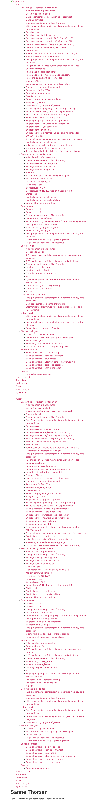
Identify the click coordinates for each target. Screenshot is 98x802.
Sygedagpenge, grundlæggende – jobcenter (47, 120)
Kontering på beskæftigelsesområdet (44, 78)
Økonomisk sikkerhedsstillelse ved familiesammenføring (53, 151)
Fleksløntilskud (33, 50)
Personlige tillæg (34, 184)
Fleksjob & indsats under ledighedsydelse (46, 47)
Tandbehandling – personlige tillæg (43, 200)
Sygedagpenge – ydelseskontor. (41, 126)
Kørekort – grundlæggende (39, 267)
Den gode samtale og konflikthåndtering (45, 23)
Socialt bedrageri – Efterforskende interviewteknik (50, 361)
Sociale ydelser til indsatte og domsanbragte (47, 114)
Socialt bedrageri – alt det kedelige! (43, 352)
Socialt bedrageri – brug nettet (41, 358)
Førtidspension (33, 96)
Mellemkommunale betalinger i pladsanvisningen (49, 337)
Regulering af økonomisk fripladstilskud (45, 242)
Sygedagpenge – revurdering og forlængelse (47, 123)
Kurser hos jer (22, 389)
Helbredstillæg (33, 172)
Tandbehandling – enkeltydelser (41, 142)
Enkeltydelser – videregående (40, 169)
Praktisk (20, 386)
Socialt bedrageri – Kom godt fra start (44, 355)
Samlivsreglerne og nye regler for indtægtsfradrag (50, 108)
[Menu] (13, 396)
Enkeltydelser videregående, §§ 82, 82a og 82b (49, 41)
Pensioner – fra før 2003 (38, 90)
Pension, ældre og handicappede (37, 154)
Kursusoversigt (23, 377)
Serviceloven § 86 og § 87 (38, 230)
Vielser (29, 291)
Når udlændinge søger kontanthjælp (43, 87)
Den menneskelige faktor (33, 294)
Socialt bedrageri (29, 349)
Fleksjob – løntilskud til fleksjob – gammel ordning (50, 44)
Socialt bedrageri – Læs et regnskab (43, 117)
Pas (27, 276)
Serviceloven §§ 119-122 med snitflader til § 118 (49, 191)
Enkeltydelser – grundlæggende (41, 163)
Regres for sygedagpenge (38, 93)
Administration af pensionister (40, 10)
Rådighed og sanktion (36, 102)
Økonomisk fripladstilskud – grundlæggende (47, 239)
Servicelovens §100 (35, 187)
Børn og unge (27, 206)
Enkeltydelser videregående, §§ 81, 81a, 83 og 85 (50, 38)
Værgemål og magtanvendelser (41, 203)
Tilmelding (21, 380)
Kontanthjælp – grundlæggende (41, 71)
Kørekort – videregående (38, 270)
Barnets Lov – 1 (33, 209)
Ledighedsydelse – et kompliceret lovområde (48, 84)
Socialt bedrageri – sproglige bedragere (45, 365)
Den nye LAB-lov (34, 81)
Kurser (19, 4)
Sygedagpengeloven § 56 (38, 129)
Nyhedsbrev (21, 392)
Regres (24, 371)
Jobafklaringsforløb (35, 68)
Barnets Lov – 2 (33, 212)
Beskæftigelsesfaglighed (38, 13)
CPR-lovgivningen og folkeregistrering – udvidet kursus (52, 261)
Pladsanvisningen (29, 331)
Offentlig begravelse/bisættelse (41, 273)
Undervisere (21, 383)
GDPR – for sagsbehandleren (40, 334)
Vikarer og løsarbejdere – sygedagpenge (45, 148)
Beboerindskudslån (35, 252)
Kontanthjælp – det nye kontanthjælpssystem (48, 75)
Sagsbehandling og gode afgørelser (43, 105)
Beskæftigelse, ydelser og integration (39, 7)
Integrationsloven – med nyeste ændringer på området (52, 65)
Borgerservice (27, 245)
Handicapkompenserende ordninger (43, 56)
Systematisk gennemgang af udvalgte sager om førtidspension (56, 139)
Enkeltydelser (32, 32)
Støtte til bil (31, 194)
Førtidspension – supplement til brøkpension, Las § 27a (52, 53)
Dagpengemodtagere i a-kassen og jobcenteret (49, 17)
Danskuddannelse (34, 20)
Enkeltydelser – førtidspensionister (43, 35)
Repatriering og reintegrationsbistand (44, 99)
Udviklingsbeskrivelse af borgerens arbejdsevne (49, 145)
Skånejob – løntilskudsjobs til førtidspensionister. (49, 111)
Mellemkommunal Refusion (39, 178)
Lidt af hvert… (28, 313)
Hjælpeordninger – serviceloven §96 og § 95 (47, 175)
